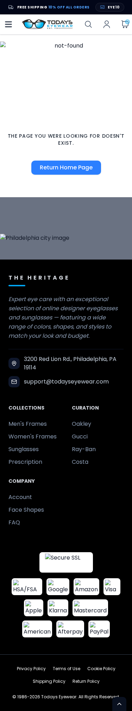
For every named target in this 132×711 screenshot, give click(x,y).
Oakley (81, 424)
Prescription (25, 462)
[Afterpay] (70, 628)
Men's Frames (27, 424)
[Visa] (111, 586)
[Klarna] (58, 607)
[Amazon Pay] (86, 586)
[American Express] (37, 628)
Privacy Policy (31, 669)
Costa (80, 462)
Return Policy (86, 681)
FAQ (14, 522)
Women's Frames (32, 436)
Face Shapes (26, 510)
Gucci (80, 436)
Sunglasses (23, 449)
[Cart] (125, 24)
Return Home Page (66, 167)
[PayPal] (99, 628)
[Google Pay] (57, 586)
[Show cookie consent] (119, 704)
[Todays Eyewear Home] (47, 24)
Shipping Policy (49, 681)
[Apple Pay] (33, 607)
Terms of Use (66, 669)
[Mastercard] (90, 607)
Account (20, 497)
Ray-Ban (84, 449)
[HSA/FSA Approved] (27, 586)
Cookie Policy (101, 669)
